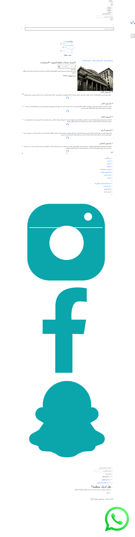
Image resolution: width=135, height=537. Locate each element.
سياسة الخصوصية (83, 496)
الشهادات (109, 163)
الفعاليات (109, 166)
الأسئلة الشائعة (107, 189)
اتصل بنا (109, 178)
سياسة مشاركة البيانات (61, 496)
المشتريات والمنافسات (105, 169)
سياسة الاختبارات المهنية (107, 496)
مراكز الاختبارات (107, 186)
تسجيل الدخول (107, 175)
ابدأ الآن (108, 493)
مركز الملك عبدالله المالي (103, 482)
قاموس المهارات (86, 60)
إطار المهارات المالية (97, 60)
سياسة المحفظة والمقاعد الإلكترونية (45, 496)
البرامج (109, 161)
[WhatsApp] (117, 519)
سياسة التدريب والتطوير (94, 496)
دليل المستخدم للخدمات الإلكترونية (103, 183)
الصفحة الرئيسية (108, 60)
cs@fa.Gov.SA (105, 479)
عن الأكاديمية (108, 158)
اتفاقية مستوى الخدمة (73, 496)
